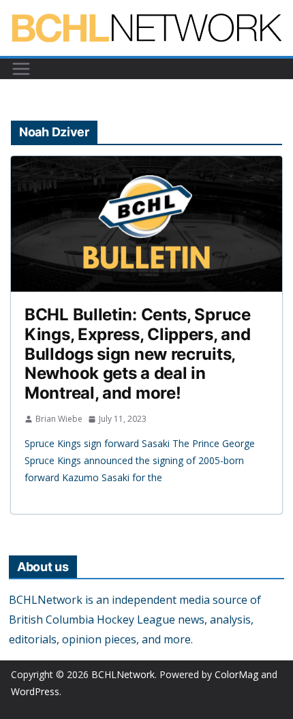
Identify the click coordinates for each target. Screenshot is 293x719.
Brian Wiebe (58, 419)
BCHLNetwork (123, 674)
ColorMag (236, 674)
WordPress (35, 691)
